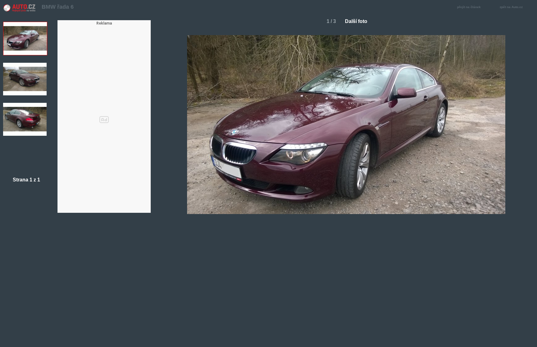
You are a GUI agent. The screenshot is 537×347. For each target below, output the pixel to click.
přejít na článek (469, 7)
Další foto (356, 21)
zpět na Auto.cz (511, 7)
